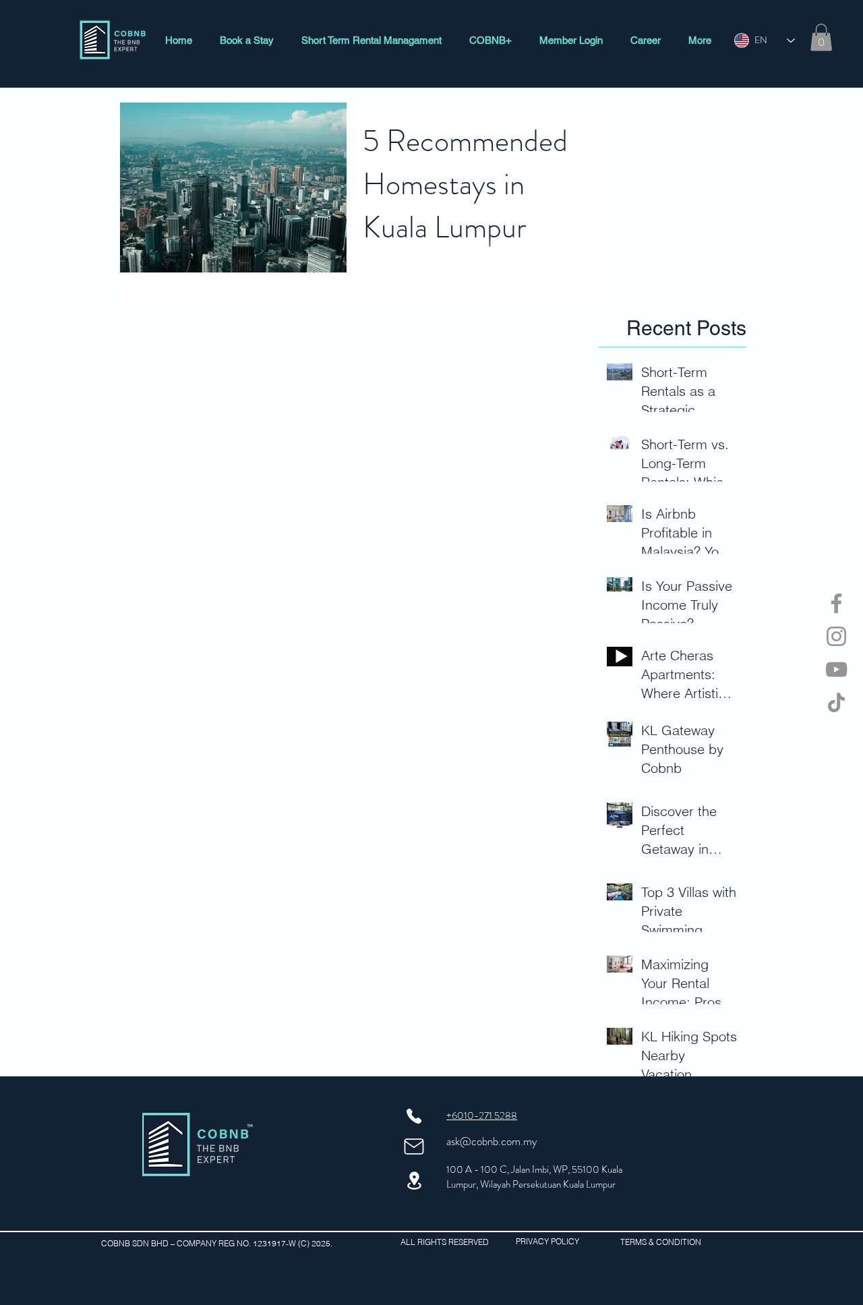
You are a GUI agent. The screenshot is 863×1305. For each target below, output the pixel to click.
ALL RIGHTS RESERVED (444, 1242)
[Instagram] (836, 636)
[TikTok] (836, 702)
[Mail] (413, 1146)
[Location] (413, 1180)
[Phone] (413, 1116)
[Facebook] (836, 603)
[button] (821, 37)
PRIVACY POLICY (551, 1241)
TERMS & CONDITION (660, 1242)
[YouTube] (836, 669)
